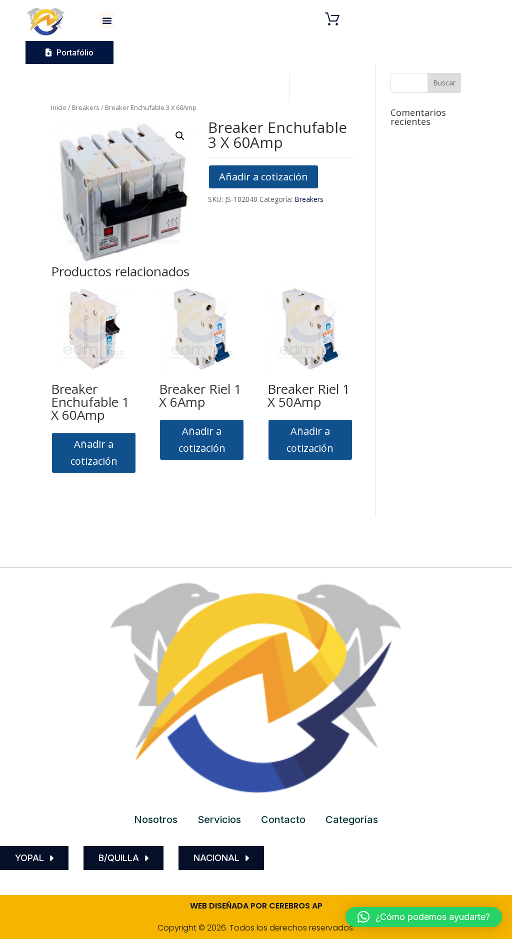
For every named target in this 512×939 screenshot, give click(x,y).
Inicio (58, 107)
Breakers (86, 107)
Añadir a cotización (263, 176)
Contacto (283, 820)
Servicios (219, 820)
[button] (107, 20)
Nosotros (156, 820)
